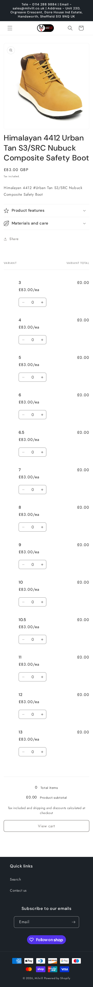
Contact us (18, 890)
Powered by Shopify (57, 978)
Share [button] (14, 238)
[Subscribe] (73, 922)
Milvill (39, 978)
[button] (9, 28)
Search (15, 879)
